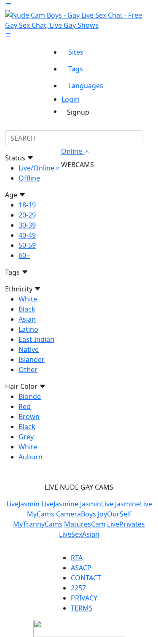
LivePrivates (126, 524)
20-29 (27, 215)
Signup (78, 112)
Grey (26, 436)
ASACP (81, 567)
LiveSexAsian (79, 534)
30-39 (27, 225)
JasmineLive (133, 504)
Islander (32, 359)
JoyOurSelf (114, 514)
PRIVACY (84, 598)
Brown (29, 416)
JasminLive (96, 504)
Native (29, 349)
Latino (28, 329)
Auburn (31, 456)
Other (28, 369)
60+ (24, 255)
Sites (75, 52)
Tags (75, 68)
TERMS (82, 608)
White (28, 299)
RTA (77, 557)
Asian (27, 319)
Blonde (30, 396)
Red (25, 406)
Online (72, 151)
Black (27, 309)
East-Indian (36, 339)
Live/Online (36, 168)
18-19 (27, 205)
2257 (78, 587)
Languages (85, 85)
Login (70, 99)
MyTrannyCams (37, 524)
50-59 (27, 245)
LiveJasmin (23, 504)
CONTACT (86, 577)
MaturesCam (84, 524)
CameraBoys (76, 514)
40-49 (27, 235)
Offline (29, 178)
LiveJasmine (59, 504)
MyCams (40, 514)
